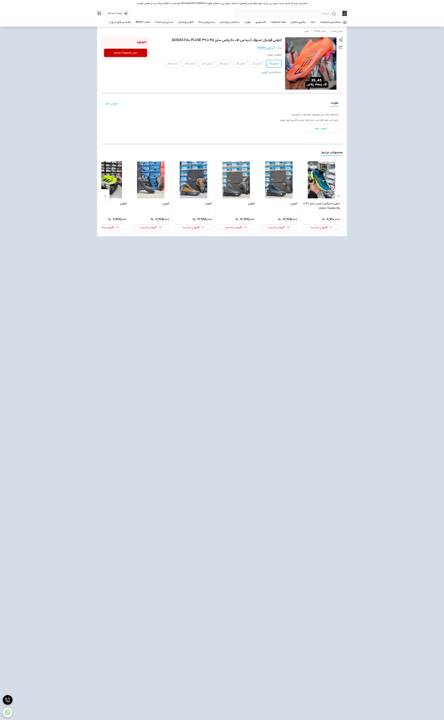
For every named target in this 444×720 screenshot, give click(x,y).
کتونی (306, 31)
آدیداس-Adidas (266, 48)
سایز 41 (241, 63)
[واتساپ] (7, 712)
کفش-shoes (320, 31)
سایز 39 (274, 63)
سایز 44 (190, 63)
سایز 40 (257, 63)
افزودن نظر (111, 103)
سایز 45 (173, 63)
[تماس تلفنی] (7, 700)
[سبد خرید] (99, 13)
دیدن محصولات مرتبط (125, 52)
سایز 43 (207, 63)
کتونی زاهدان (337, 31)
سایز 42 (224, 63)
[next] (105, 196)
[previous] (339, 196)
